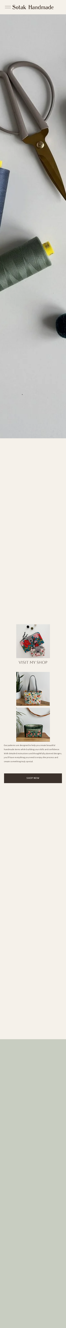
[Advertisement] (33, 1004)
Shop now (33, 778)
